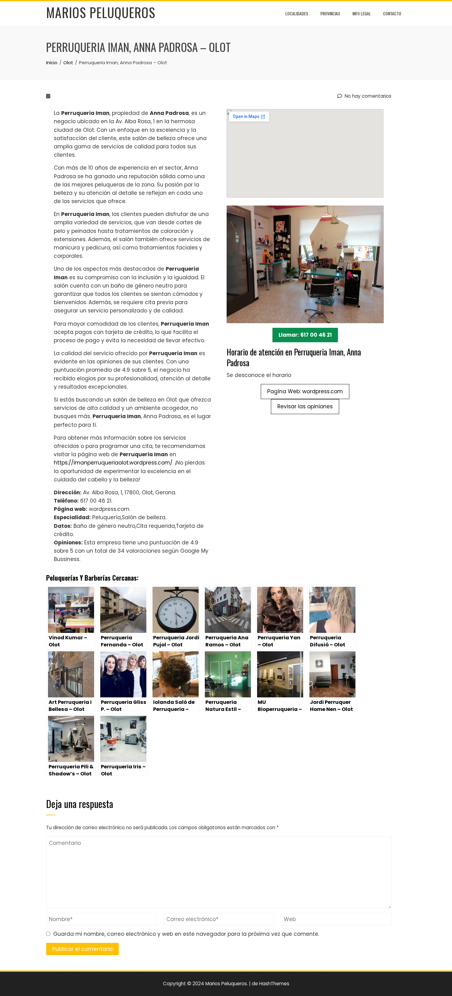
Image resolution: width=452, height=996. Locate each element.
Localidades (296, 13)
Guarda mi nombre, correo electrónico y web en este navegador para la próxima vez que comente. (186, 934)
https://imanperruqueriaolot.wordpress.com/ (113, 462)
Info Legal (361, 13)
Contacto (392, 13)
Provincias (330, 13)
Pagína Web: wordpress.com (305, 391)
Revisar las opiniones (305, 406)
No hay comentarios (367, 96)
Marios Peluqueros (100, 12)
